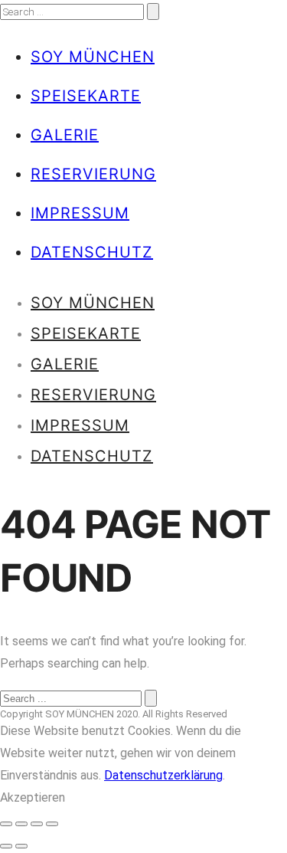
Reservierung (93, 174)
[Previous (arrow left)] (6, 846)
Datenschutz (92, 252)
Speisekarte (86, 96)
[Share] (21, 824)
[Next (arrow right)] (21, 846)
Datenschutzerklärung (163, 775)
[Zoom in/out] (52, 824)
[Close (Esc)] (6, 824)
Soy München (93, 57)
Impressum (80, 213)
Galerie (65, 135)
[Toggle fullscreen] (37, 824)
